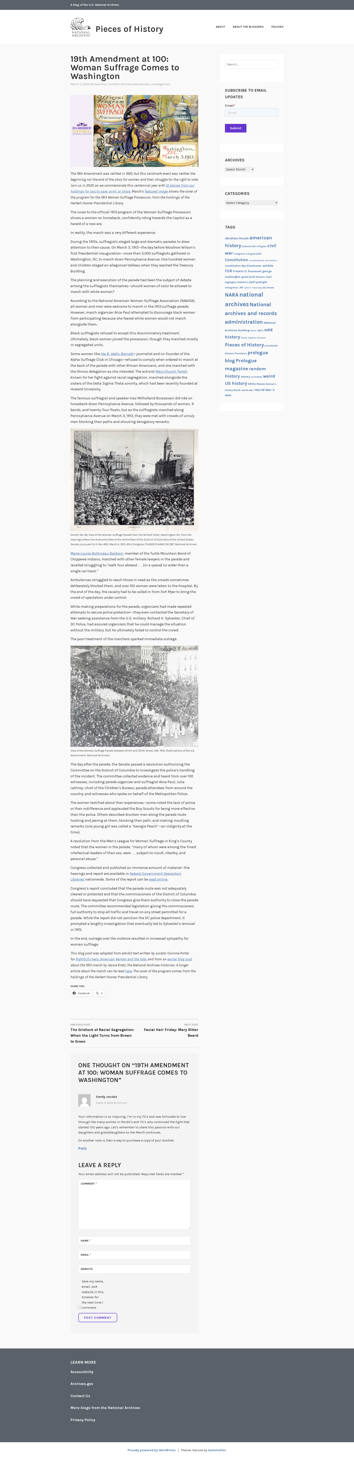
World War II (265, 390)
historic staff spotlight (252, 282)
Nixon (253, 330)
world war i (248, 390)
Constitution (236, 260)
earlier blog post (179, 959)
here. (128, 971)
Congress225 (253, 253)
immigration (231, 287)
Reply (82, 1148)
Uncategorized (160, 84)
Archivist (247, 246)
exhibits (267, 265)
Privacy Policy (82, 1420)
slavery (245, 376)
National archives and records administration (251, 313)
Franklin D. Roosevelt (247, 271)
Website (87, 1269)
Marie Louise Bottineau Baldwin (96, 553)
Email (86, 1255)
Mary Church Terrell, (171, 371)
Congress (239, 253)
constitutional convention (263, 260)
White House (256, 383)
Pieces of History (129, 29)
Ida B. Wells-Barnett (117, 354)
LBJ (264, 287)
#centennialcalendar (135, 84)
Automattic (217, 1450)
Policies (277, 27)
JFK (241, 287)
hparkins (100, 84)
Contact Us (80, 1396)
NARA (231, 295)
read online (158, 879)
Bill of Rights (259, 246)
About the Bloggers (248, 27)
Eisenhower (254, 265)
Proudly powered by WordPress (152, 1450)
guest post (248, 276)
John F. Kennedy (253, 287)
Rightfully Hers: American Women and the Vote (111, 959)
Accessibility (81, 1372)
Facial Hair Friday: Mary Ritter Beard (171, 1030)
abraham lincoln (237, 238)
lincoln (270, 287)
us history (256, 376)
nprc (260, 330)
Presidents (241, 353)
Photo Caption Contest (253, 337)
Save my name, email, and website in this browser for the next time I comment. (93, 1294)
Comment (89, 1183)
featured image (156, 191)
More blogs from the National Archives (105, 1407)
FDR (228, 271)
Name (86, 1240)
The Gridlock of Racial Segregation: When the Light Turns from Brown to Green (102, 1033)
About (220, 27)
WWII (228, 395)
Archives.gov (81, 1383)
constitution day (235, 265)
